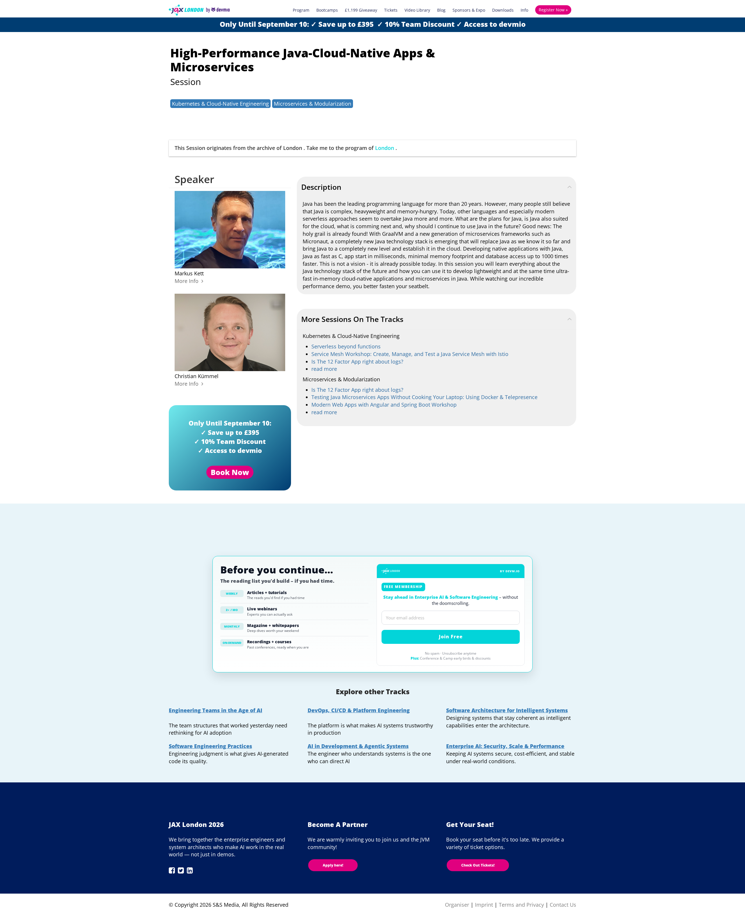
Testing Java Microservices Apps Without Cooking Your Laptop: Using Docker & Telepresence (424, 397)
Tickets (391, 10)
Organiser (457, 904)
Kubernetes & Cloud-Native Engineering (220, 103)
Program (301, 10)
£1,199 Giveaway (361, 10)
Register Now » (553, 10)
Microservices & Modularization (312, 103)
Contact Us (563, 904)
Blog (441, 10)
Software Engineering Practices (210, 746)
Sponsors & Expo (469, 10)
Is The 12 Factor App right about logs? (357, 361)
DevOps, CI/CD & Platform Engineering (359, 710)
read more (324, 368)
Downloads (503, 10)
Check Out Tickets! (477, 865)
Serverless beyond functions (346, 346)
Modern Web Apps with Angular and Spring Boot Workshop (384, 404)
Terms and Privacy (521, 904)
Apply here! (333, 865)
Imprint (484, 904)
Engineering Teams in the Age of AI (215, 710)
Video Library (417, 10)
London (384, 147)
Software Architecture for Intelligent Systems (507, 710)
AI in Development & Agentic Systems (358, 746)
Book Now (230, 472)
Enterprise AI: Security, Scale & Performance (505, 746)
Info (524, 10)
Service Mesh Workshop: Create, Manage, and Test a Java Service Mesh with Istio (409, 353)
